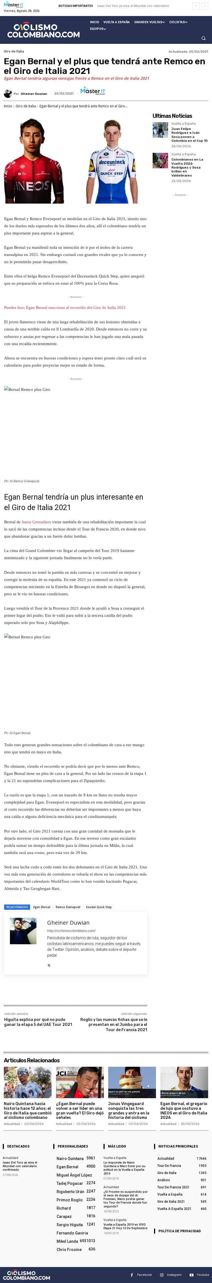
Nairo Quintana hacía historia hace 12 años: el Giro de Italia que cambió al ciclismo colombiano (28, 1110)
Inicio (8, 106)
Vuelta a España (183, 124)
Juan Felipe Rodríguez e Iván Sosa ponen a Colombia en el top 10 (189, 135)
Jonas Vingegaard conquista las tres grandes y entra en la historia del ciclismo (128, 1110)
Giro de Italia (14, 51)
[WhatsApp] (82, 993)
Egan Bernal (41, 907)
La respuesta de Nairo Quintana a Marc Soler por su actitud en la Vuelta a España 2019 (124, 1168)
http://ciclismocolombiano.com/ (71, 931)
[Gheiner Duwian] (9, 94)
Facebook (144, 1275)
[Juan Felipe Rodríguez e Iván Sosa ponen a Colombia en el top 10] (160, 130)
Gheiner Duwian (34, 93)
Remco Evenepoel (68, 907)
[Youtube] (191, 1275)
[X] (49, 964)
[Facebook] (43, 993)
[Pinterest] (69, 993)
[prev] (195, 5)
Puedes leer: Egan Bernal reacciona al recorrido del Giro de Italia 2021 (65, 307)
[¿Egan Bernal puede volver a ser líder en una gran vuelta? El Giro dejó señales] (80, 1082)
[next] (204, 5)
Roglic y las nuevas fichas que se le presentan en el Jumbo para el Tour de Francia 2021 (113, 1024)
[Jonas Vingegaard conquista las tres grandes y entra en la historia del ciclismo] (132, 1082)
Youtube (203, 1275)
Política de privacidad (179, 1231)
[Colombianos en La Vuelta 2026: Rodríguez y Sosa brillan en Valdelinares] (160, 160)
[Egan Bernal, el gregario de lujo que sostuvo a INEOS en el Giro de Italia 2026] (184, 1082)
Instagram (174, 1275)
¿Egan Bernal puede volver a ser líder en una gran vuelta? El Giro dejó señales (80, 1110)
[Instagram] (161, 1275)
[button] (203, 38)
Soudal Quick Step (99, 907)
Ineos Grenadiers (36, 522)
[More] (95, 993)
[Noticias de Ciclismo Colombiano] (43, 29)
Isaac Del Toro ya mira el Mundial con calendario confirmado (20, 1166)
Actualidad (12, 1123)
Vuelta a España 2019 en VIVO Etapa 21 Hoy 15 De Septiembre (125, 1226)
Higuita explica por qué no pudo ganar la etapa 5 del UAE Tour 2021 (38, 1022)
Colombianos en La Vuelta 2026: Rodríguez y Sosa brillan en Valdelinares (187, 167)
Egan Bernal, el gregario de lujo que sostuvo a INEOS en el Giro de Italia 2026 (183, 1110)
